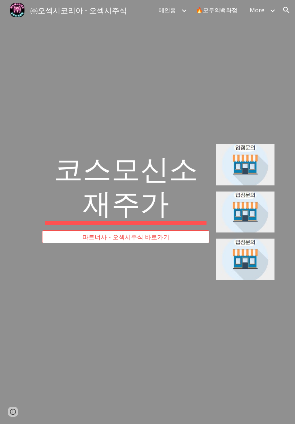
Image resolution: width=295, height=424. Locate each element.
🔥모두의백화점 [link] (216, 10)
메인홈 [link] (167, 10)
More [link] (257, 10)
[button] (286, 10)
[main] (125, 187)
